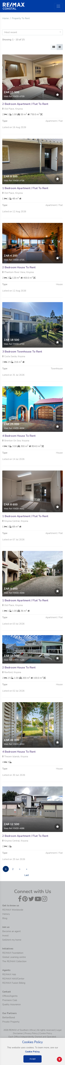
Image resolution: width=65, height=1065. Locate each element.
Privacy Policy (31, 1033)
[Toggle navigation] (58, 6)
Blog (4, 918)
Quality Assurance (11, 1004)
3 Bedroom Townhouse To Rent (22, 351)
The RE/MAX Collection (14, 961)
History (6, 914)
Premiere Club (9, 1000)
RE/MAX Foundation (12, 952)
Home (5, 18)
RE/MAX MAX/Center (13, 978)
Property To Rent (21, 18)
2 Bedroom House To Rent (19, 267)
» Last (26, 870)
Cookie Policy (45, 1033)
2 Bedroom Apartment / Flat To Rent (25, 104)
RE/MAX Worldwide (12, 909)
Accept (32, 1059)
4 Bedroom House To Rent (19, 436)
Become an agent (11, 931)
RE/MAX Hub (9, 974)
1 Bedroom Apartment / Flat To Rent (25, 188)
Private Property (11, 1021)
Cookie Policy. (32, 1051)
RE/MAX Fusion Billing (13, 982)
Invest (5, 935)
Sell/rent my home (11, 939)
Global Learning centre (14, 957)
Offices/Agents (10, 995)
